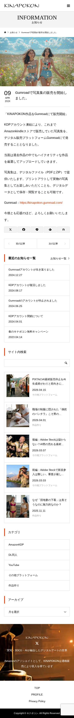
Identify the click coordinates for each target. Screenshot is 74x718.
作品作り (14, 585)
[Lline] (37, 230)
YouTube (14, 564)
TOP (37, 687)
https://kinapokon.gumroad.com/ (41, 202)
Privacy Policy (37, 701)
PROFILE (37, 694)
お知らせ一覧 (58, 258)
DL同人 (13, 554)
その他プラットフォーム (23, 575)
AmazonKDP (16, 544)
